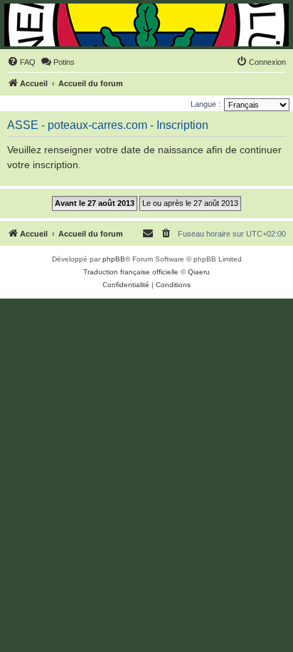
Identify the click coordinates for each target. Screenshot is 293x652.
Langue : (205, 104)
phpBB (113, 259)
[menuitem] (21, 62)
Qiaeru (199, 272)
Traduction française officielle (131, 272)
